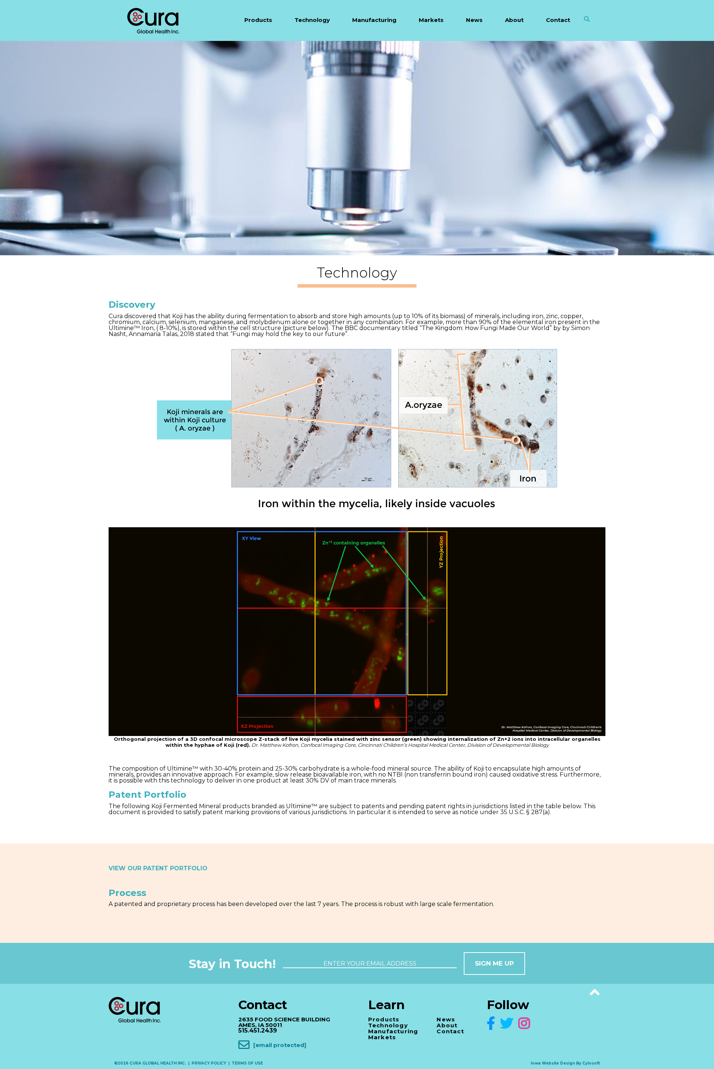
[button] (587, 26)
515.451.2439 (257, 1030)
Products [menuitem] (258, 19)
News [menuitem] (474, 19)
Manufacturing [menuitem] (374, 19)
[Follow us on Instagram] (524, 1023)
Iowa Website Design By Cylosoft (565, 1063)
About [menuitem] (514, 19)
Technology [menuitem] (312, 19)
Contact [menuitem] (558, 19)
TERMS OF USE (247, 1063)
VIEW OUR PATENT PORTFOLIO (158, 868)
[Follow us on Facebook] (493, 1023)
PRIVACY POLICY (209, 1063)
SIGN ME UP (494, 963)
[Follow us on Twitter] (508, 1023)
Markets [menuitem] (431, 19)
